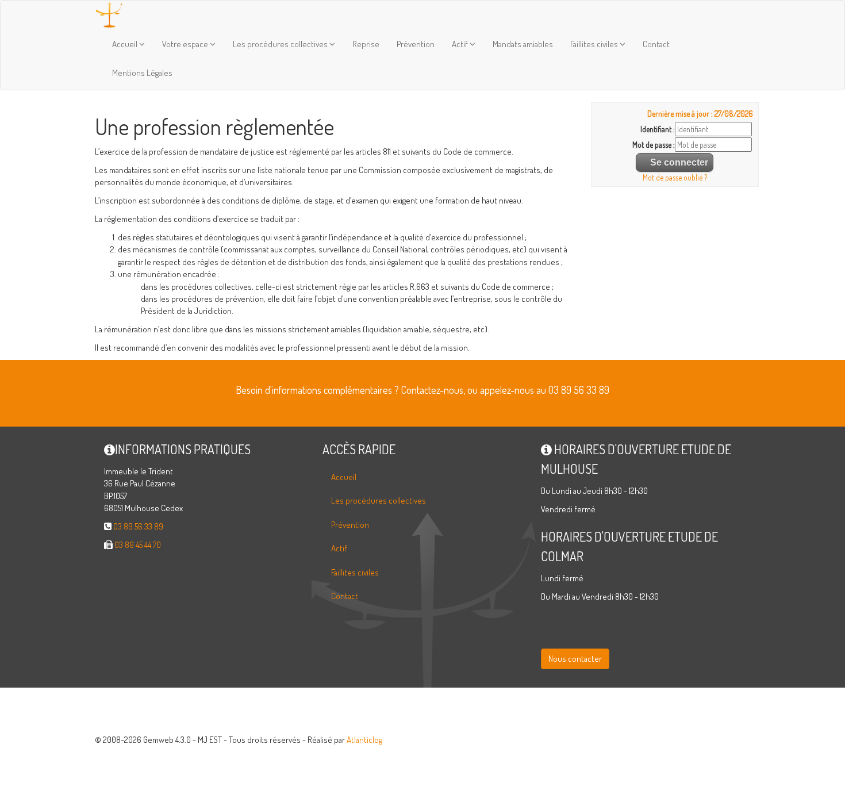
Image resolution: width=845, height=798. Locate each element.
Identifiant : (657, 129)
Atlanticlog (364, 739)
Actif (461, 44)
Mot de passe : (653, 144)
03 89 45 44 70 (137, 544)
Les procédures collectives (281, 44)
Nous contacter (575, 658)
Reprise (365, 44)
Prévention (416, 44)
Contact (656, 44)
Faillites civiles (595, 44)
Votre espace (186, 44)
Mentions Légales (142, 72)
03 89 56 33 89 (138, 526)
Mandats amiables (523, 44)
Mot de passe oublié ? (675, 177)
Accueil (125, 44)
